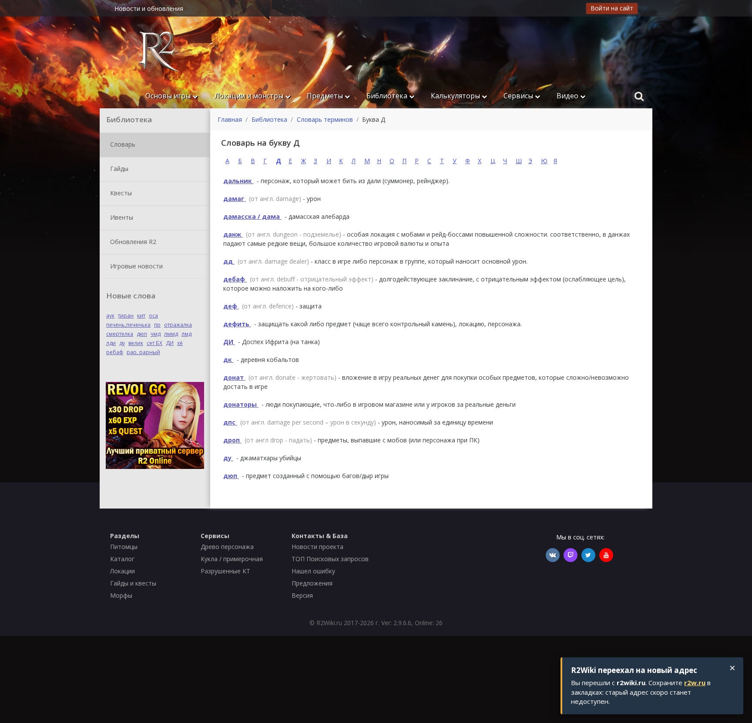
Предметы (326, 95)
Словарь (121, 144)
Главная (230, 119)
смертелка (119, 334)
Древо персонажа (227, 546)
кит (141, 315)
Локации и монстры (249, 95)
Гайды (118, 168)
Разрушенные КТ (225, 571)
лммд (171, 334)
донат (234, 377)
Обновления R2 (132, 241)
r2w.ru (694, 682)
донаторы (240, 404)
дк (228, 359)
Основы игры (168, 95)
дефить (237, 324)
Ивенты (120, 217)
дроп (232, 440)
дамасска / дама (252, 216)
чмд (156, 334)
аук (110, 315)
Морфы (121, 595)
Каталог (122, 559)
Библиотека (387, 95)
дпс (230, 422)
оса (153, 315)
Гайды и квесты (133, 583)
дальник (238, 181)
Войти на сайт (612, 8)
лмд (186, 334)
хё (180, 343)
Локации (122, 571)
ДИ (170, 343)
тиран (126, 315)
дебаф (235, 279)
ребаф (114, 352)
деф (231, 306)
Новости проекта (317, 546)
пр (157, 324)
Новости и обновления (148, 8)
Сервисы (519, 95)
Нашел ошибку (313, 571)
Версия (302, 595)
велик (135, 343)
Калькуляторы (456, 95)
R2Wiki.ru (329, 623)
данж (233, 234)
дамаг (234, 198)
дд (229, 261)
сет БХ (154, 343)
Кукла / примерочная (232, 559)
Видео (568, 95)
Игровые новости (135, 265)
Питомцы (124, 546)
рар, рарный (143, 352)
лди (111, 343)
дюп (142, 334)
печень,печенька (128, 324)
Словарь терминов (325, 119)
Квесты (120, 192)
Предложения (312, 583)
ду (122, 343)
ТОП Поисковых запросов (330, 559)
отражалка (178, 324)
